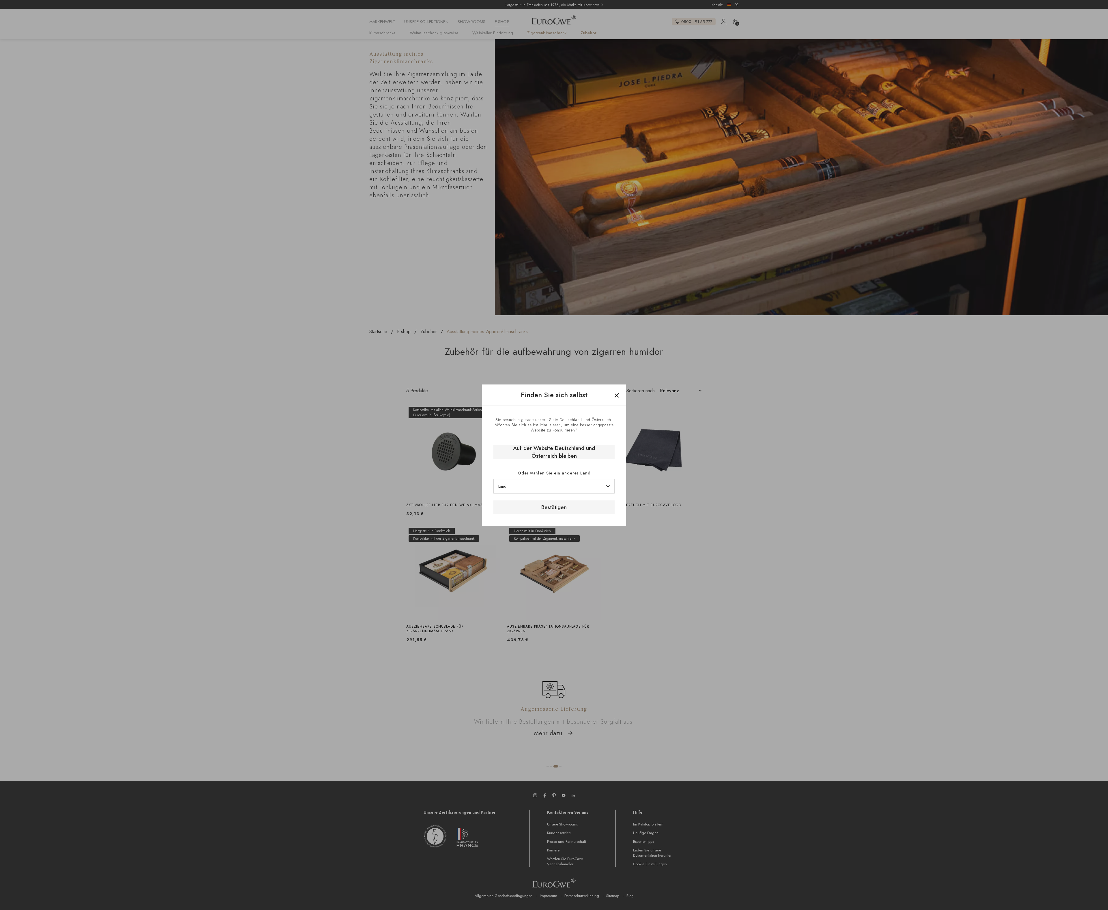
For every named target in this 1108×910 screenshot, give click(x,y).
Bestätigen (554, 507)
